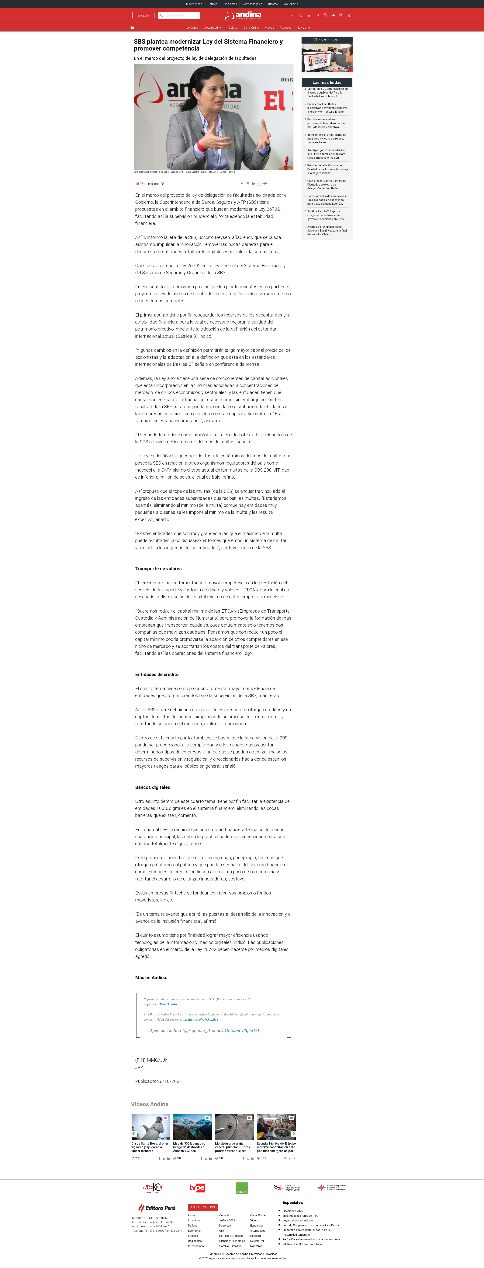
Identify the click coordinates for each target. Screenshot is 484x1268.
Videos (269, 27)
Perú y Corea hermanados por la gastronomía (311, 1239)
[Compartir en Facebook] (160, 1158)
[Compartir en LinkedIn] (168, 1158)
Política (192, 1225)
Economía (194, 1230)
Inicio (191, 1215)
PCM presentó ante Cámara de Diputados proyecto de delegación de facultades (326, 184)
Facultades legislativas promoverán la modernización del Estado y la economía (326, 123)
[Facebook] (292, 15)
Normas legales (252, 4)
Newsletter (304, 27)
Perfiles (212, 4)
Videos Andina (149, 1104)
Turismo (273, 4)
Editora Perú (216, 1254)
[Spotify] (341, 15)
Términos (256, 1254)
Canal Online (251, 27)
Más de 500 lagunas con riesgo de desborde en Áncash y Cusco (190, 1147)
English (143, 15)
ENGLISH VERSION (203, 1207)
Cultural (224, 1215)
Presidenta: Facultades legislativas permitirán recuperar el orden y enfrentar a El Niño (327, 107)
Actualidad (213, 27)
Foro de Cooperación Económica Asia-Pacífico (312, 1225)
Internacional (196, 1246)
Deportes (225, 1225)
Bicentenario (194, 4)
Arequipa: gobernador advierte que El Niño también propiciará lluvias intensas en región (326, 153)
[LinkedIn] (308, 15)
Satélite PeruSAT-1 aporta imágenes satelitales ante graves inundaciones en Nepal (325, 215)
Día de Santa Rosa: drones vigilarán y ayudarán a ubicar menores (150, 1147)
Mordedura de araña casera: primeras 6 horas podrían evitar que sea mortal (232, 1149)
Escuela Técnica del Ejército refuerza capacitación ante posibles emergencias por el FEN (276, 1149)
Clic (221, 1230)
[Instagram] (325, 15)
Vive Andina (290, 4)
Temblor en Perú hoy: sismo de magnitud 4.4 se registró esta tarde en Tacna (326, 138)
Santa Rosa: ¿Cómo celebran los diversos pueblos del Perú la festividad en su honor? (327, 92)
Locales (193, 1236)
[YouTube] (316, 15)
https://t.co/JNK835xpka (160, 1004)
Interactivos (257, 1230)
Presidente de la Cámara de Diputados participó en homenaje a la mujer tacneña (328, 169)
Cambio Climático (230, 1246)
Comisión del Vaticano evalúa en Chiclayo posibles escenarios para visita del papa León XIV (327, 199)
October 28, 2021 (242, 1030)
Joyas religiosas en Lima (298, 1220)
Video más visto (327, 40)
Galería (233, 27)
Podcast (285, 27)
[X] (300, 15)
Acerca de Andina (237, 1254)
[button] (133, 1134)
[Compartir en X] (164, 1158)
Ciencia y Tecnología (232, 1241)
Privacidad (271, 1254)
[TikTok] (349, 15)
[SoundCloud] (333, 15)
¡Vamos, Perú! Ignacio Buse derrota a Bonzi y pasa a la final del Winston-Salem (327, 230)
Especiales (230, 4)
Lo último (192, 27)
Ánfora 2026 (227, 1220)
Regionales (195, 1241)
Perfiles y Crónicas (231, 1236)
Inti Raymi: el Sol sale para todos (303, 1244)
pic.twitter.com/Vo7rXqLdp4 (199, 1019)
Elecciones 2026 (293, 1211)
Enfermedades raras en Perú (300, 1215)
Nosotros (256, 1246)
